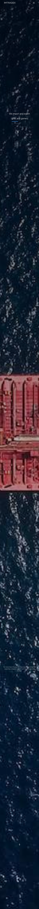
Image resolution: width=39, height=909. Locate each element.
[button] (34, 3)
